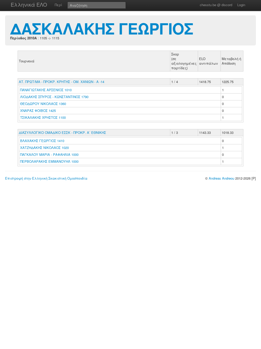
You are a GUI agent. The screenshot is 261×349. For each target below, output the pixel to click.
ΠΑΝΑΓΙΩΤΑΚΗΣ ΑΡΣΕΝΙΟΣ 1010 (46, 89)
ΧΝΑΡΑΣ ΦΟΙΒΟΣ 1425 (38, 110)
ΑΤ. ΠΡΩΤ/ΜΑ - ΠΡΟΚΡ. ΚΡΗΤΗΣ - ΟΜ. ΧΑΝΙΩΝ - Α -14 (61, 81)
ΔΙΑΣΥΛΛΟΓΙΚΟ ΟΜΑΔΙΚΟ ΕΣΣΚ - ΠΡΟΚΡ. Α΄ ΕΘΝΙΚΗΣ (62, 132)
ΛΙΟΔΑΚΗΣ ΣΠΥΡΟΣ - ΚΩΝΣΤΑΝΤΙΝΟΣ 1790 (54, 96)
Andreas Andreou (221, 178)
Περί (58, 4)
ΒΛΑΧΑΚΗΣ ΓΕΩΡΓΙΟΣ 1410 (42, 140)
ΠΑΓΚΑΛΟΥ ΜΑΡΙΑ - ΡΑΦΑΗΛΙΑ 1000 (49, 154)
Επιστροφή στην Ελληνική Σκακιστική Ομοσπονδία (46, 178)
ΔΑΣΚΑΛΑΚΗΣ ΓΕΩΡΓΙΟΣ (101, 28)
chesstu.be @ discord (216, 4)
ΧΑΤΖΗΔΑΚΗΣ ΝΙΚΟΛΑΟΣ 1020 (44, 147)
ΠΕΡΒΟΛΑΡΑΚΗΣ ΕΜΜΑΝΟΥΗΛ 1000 (49, 161)
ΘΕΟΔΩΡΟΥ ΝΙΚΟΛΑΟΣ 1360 (43, 103)
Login (241, 4)
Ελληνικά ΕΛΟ (29, 4)
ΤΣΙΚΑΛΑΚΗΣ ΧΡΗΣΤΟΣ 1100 (43, 117)
